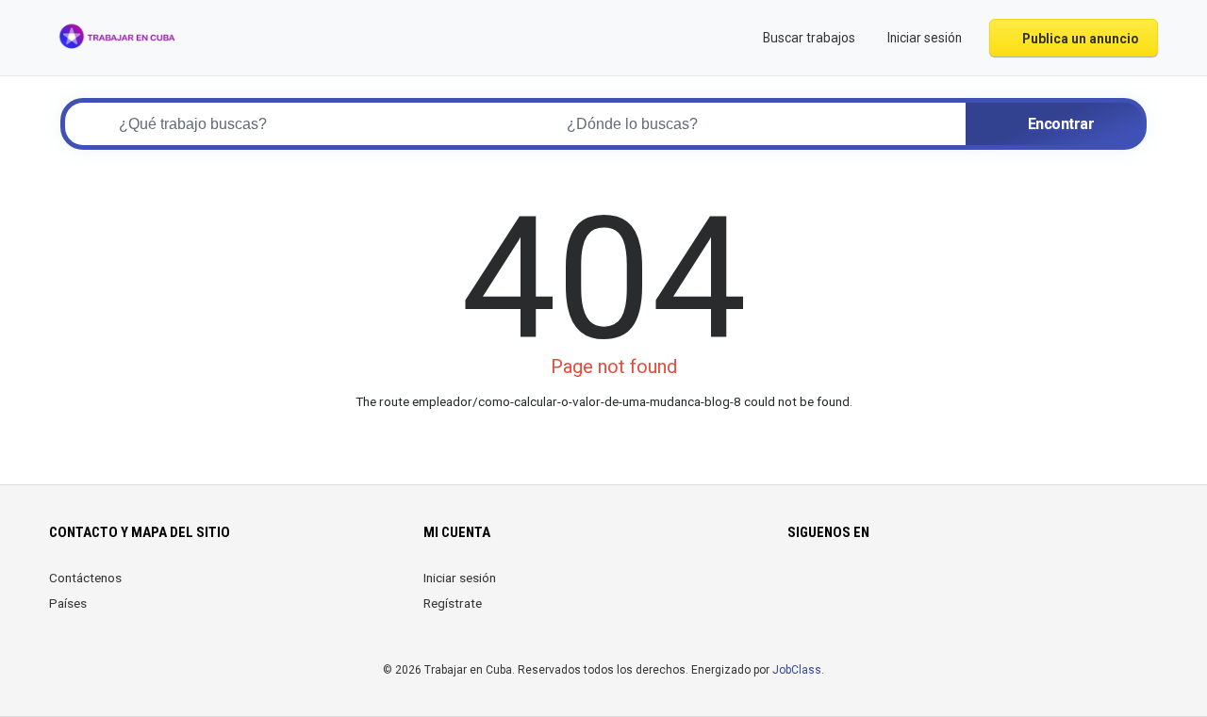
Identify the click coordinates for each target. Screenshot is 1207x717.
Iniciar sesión (459, 577)
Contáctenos (85, 577)
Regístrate (452, 603)
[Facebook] (799, 588)
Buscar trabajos (807, 37)
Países (68, 603)
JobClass (796, 669)
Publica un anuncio (1078, 38)
